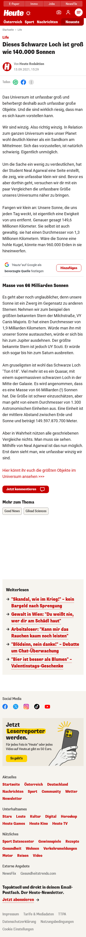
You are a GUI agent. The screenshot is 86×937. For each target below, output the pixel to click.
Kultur (35, 816)
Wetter (71, 791)
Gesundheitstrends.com (38, 873)
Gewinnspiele (49, 841)
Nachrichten (12, 791)
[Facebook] (23, 82)
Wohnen (32, 848)
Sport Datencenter (18, 841)
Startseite (8, 29)
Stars (7, 816)
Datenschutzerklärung (19, 921)
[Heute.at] (14, 13)
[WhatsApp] (15, 82)
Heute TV (60, 823)
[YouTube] (47, 706)
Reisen (22, 855)
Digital (50, 816)
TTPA (62, 914)
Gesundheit (11, 848)
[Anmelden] (68, 12)
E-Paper (14, 4)
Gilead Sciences (36, 511)
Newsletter (12, 798)
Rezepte (72, 841)
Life (20, 29)
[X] (15, 706)
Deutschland (57, 784)
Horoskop (69, 816)
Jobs (52, 4)
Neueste (72, 22)
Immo (34, 4)
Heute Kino (38, 823)
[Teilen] (31, 82)
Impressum (10, 914)
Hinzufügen (68, 268)
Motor (7, 855)
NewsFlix (71, 4)
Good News (12, 511)
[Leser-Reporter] (59, 12)
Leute (21, 816)
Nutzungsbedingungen (57, 921)
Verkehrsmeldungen (60, 848)
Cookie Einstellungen (18, 929)
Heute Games (13, 823)
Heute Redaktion (31, 64)
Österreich (13, 22)
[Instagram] (26, 706)
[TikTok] (36, 706)
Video (37, 855)
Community (51, 791)
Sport (29, 22)
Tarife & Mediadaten (38, 914)
